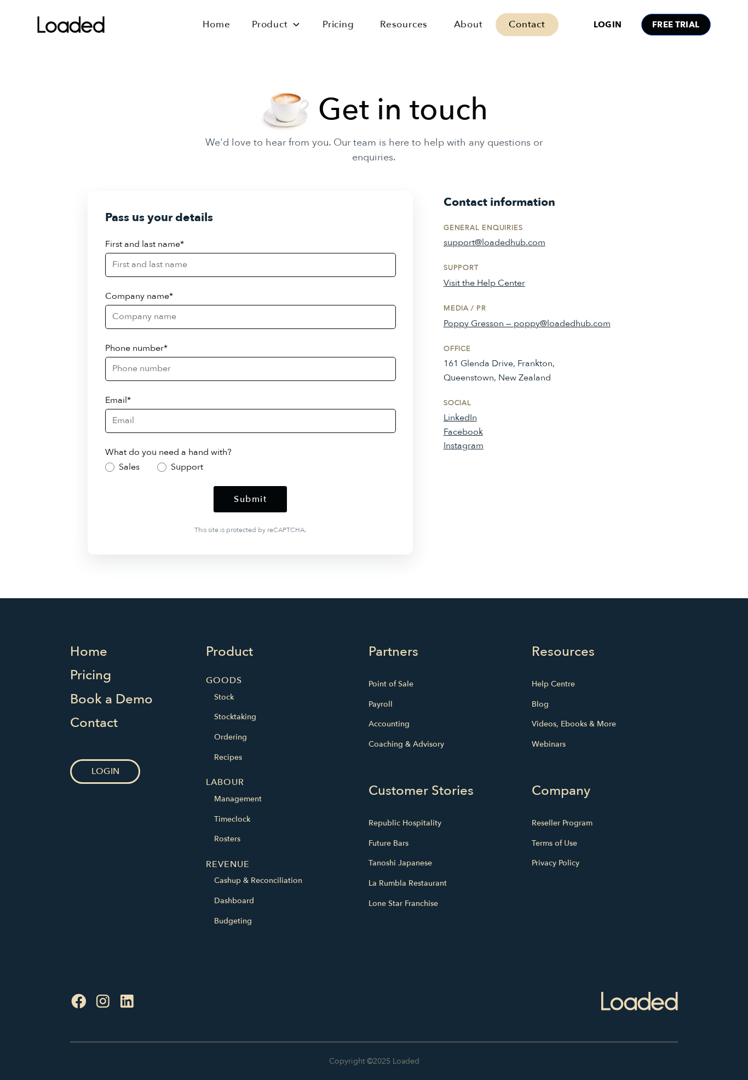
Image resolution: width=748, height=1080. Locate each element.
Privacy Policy (555, 863)
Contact (527, 24)
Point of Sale (391, 684)
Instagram (464, 446)
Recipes (228, 757)
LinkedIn (460, 418)
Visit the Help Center (484, 283)
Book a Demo (111, 699)
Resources (404, 24)
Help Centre (553, 684)
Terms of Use (554, 843)
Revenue (228, 864)
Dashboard (234, 901)
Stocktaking (235, 717)
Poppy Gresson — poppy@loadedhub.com (527, 323)
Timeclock (232, 819)
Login (608, 24)
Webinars (549, 744)
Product (229, 652)
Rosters (227, 839)
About (468, 24)
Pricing (338, 24)
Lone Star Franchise (403, 903)
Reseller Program (562, 823)
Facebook (463, 432)
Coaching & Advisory (406, 744)
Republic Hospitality (405, 823)
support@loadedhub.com (494, 242)
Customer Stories (421, 791)
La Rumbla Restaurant (408, 883)
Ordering (230, 737)
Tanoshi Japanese (400, 863)
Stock (224, 697)
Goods (224, 680)
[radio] (122, 467)
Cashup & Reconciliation (258, 880)
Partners (393, 652)
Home (216, 24)
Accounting (389, 724)
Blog (540, 704)
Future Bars (388, 843)
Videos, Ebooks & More (574, 724)
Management (238, 799)
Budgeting (233, 921)
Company (561, 791)
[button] (276, 24)
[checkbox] (250, 467)
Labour (225, 782)
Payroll (381, 704)
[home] (107, 24)
